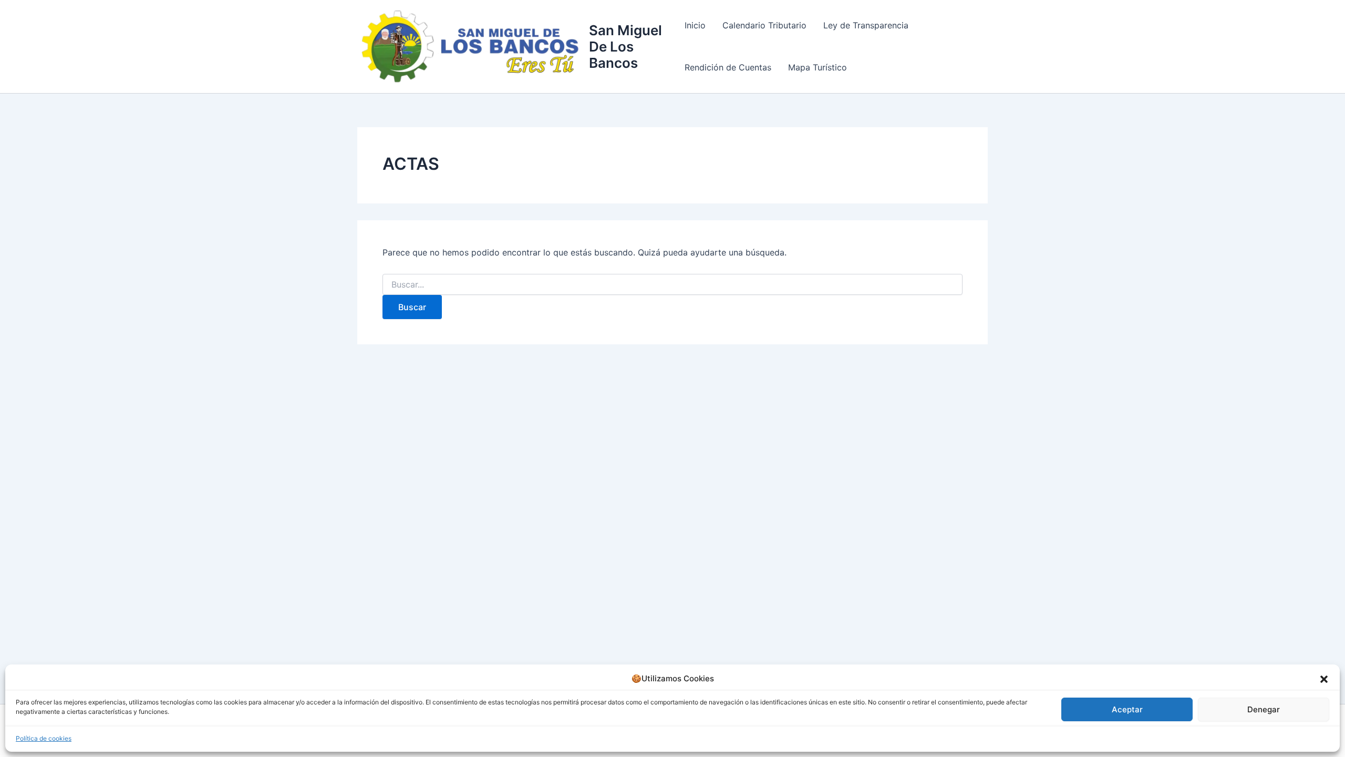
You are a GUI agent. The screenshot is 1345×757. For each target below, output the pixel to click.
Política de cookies (43, 738)
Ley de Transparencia (865, 25)
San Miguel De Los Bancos (625, 46)
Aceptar (1127, 709)
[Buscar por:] (672, 284)
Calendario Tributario (764, 25)
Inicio (695, 25)
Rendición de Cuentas (728, 67)
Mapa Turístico (817, 67)
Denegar (1263, 709)
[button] (1324, 679)
